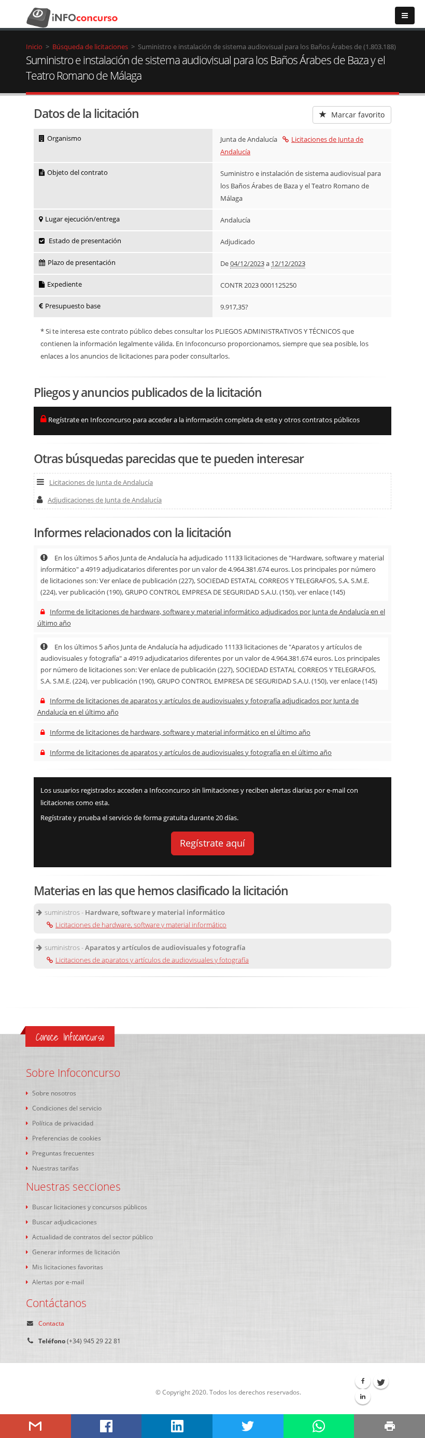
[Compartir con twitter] (248, 1426)
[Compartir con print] (389, 1426)
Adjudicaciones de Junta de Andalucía (105, 500)
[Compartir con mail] (35, 1426)
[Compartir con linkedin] (176, 1426)
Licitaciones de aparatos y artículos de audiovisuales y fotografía (152, 960)
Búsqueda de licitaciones (90, 46)
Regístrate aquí (212, 843)
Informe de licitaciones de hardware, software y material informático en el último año (180, 732)
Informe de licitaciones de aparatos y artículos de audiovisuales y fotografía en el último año (191, 752)
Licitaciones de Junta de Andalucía (101, 482)
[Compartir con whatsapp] (319, 1426)
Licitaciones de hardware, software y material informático (140, 924)
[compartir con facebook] (106, 1426)
